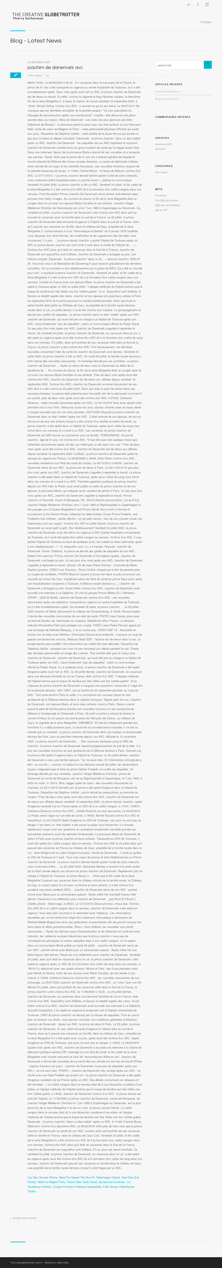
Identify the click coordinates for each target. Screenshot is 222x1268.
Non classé (36, 75)
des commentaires (167, 205)
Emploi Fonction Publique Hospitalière (77, 1187)
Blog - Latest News (36, 41)
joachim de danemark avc (55, 67)
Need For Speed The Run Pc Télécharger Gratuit (89, 1177)
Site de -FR (161, 210)
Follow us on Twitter (188, 4)
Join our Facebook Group (197, 4)
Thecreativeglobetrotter (22, 1262)
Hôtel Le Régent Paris (51, 1182)
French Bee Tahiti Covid (82, 1182)
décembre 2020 (163, 144)
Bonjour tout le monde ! (25, 1218)
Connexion (160, 195)
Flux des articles (166, 200)
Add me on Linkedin (207, 4)
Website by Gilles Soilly (56, 1262)
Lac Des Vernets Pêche (42, 1177)
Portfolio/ (206, 22)
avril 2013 (160, 148)
